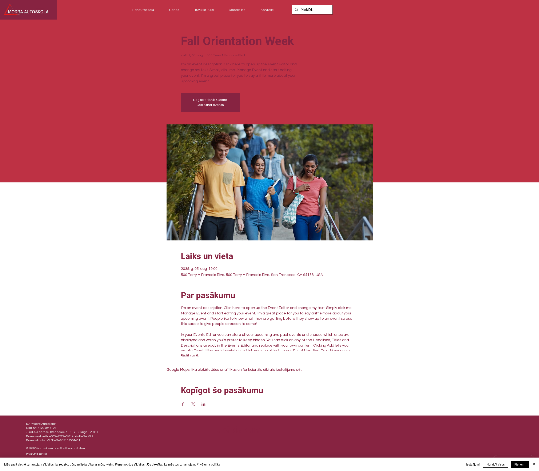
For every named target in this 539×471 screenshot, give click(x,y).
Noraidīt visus (496, 464)
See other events (210, 105)
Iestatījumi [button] (473, 464)
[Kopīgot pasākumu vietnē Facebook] (183, 404)
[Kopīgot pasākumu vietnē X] (193, 404)
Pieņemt (519, 464)
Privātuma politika (208, 464)
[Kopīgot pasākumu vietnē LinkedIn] (203, 404)
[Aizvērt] (533, 464)
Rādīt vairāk (190, 355)
